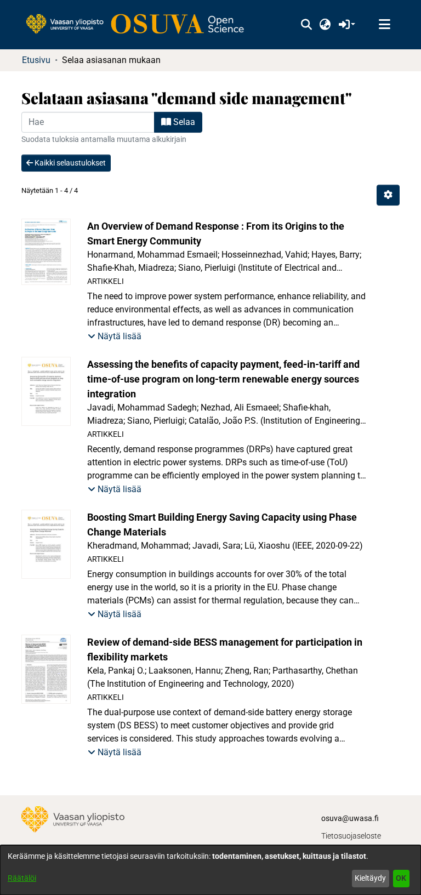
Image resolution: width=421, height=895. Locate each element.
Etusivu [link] (36, 60)
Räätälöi (22, 878)
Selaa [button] (183, 122)
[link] (140, 24)
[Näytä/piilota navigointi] (384, 24)
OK (401, 878)
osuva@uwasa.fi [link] (350, 818)
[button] (306, 24)
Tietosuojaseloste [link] (351, 835)
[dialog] (210, 870)
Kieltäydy (370, 878)
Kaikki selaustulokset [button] (69, 162)
